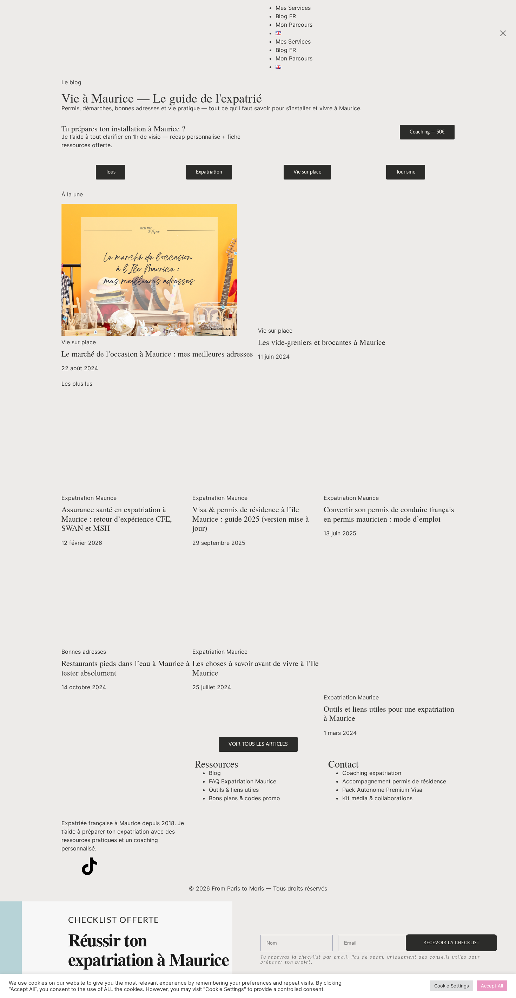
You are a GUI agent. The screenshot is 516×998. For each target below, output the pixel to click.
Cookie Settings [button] (451, 986)
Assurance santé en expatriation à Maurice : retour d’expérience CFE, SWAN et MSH (116, 518)
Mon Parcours (294, 24)
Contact (343, 763)
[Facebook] (128, 866)
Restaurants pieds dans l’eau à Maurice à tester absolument (125, 667)
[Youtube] (109, 866)
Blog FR (286, 16)
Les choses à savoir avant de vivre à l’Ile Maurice (255, 667)
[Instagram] (70, 866)
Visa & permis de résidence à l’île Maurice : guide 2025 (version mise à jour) (250, 518)
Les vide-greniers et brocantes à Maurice (321, 342)
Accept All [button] (492, 986)
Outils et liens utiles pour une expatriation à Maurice (389, 713)
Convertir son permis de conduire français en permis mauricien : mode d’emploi (389, 513)
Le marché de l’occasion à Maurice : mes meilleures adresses (157, 353)
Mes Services (293, 7)
